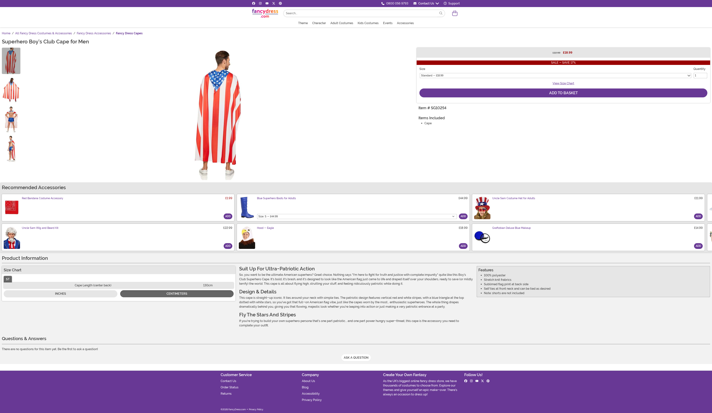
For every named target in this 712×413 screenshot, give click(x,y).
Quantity (699, 69)
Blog (305, 387)
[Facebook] (253, 3)
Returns (226, 393)
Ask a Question (356, 357)
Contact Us (426, 3)
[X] (273, 3)
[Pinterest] (280, 3)
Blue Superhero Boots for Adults (276, 198)
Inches (60, 293)
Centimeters (177, 293)
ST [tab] (8, 279)
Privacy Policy (312, 400)
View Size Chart (563, 83)
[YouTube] (267, 3)
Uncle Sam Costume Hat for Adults (513, 198)
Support (454, 3)
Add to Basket (563, 93)
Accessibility (311, 393)
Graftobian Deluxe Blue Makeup (511, 227)
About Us (308, 381)
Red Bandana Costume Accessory (42, 198)
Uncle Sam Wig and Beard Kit (40, 227)
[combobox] (360, 13)
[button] (454, 13)
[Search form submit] (441, 13)
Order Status (229, 387)
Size (422, 69)
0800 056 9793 (397, 3)
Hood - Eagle (265, 227)
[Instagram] (260, 3)
